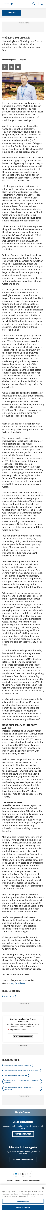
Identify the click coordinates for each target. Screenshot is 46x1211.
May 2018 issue (18, 983)
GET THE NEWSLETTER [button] (23, 1134)
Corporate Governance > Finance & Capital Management (19, 1088)
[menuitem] (5, 67)
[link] (5, 67)
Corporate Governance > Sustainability (18, 1065)
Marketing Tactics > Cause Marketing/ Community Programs (21, 1081)
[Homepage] (8, 4)
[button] (42, 3)
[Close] (43, 1188)
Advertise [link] (9, 1181)
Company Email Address (17, 1030)
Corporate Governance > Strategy (16, 1075)
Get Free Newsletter (23, 1037)
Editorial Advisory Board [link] (31, 1181)
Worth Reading (9, 996)
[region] (23, 1198)
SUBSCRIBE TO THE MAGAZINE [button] (23, 1159)
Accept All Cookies (22, 1207)
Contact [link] (17, 1181)
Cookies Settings (23, 1201)
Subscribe (12, 13)
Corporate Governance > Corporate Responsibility (21, 1070)
